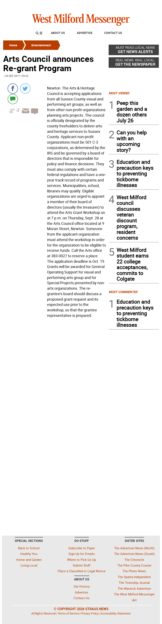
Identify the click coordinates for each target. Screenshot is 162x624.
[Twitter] (25, 88)
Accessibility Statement (116, 613)
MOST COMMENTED (123, 292)
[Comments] (13, 99)
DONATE (148, 5)
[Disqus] (54, 372)
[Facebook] (13, 88)
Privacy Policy (90, 613)
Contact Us (113, 33)
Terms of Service (68, 613)
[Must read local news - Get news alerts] (134, 51)
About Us (58, 33)
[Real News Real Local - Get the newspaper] (134, 63)
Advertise (84, 33)
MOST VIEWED (119, 93)
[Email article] (25, 115)
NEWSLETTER (125, 5)
